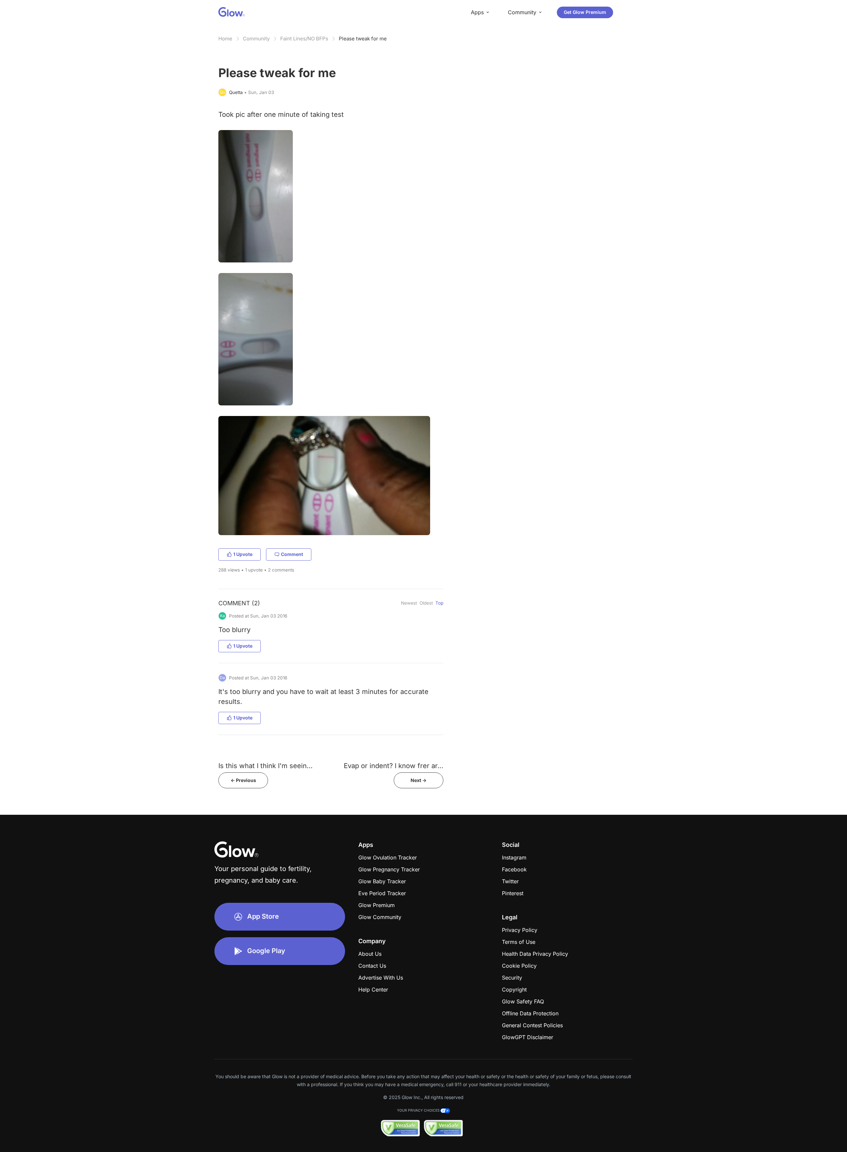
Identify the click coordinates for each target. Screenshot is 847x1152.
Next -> (418, 780)
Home (225, 38)
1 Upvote (242, 554)
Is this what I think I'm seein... (265, 765)
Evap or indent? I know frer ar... (393, 765)
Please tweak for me (363, 38)
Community (256, 38)
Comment (292, 554)
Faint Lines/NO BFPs (304, 38)
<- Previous (243, 780)
